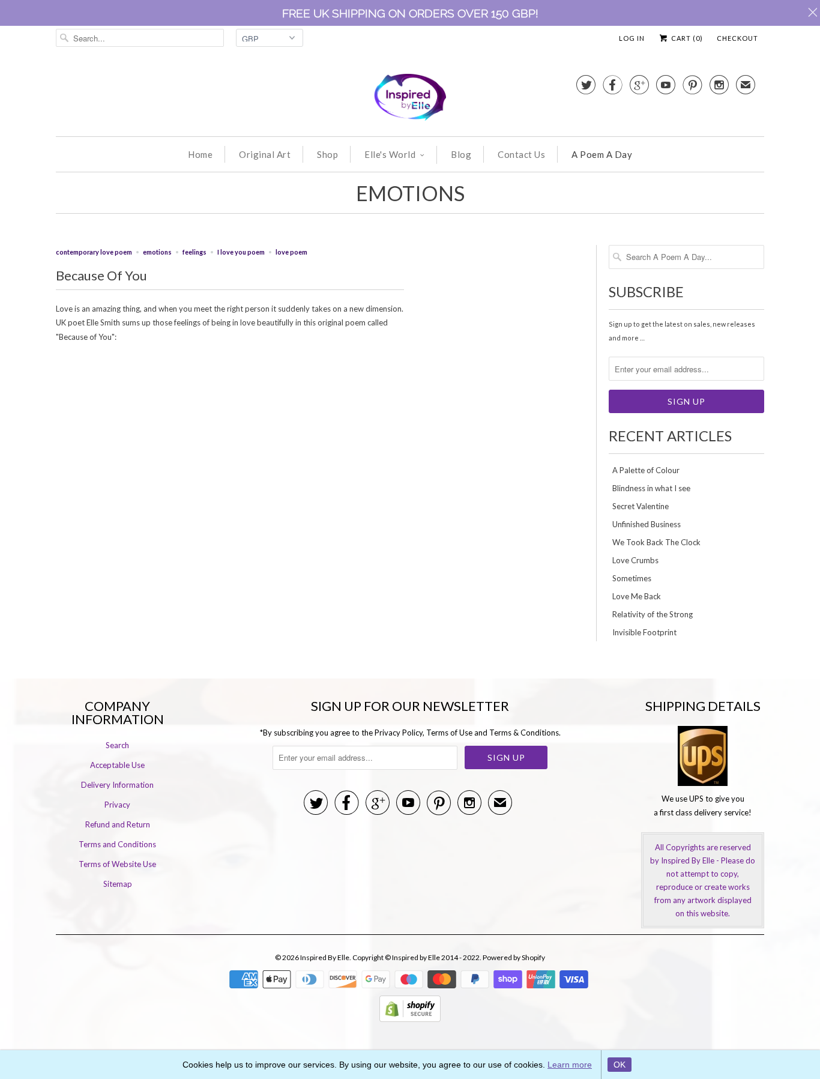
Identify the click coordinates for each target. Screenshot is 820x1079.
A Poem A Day (601, 154)
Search (117, 745)
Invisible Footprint (644, 632)
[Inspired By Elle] (410, 99)
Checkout (737, 38)
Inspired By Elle (324, 957)
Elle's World (389, 154)
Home (200, 154)
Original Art (265, 154)
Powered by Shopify (514, 957)
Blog (461, 154)
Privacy (117, 804)
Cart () (686, 38)
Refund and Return (117, 824)
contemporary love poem (94, 252)
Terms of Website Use (117, 864)
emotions (410, 193)
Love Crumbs (635, 560)
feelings (194, 252)
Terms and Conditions (117, 844)
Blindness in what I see (651, 488)
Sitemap (117, 884)
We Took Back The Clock (656, 542)
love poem (291, 252)
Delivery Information (117, 785)
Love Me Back (636, 596)
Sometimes (631, 578)
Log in (632, 38)
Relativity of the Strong (652, 614)
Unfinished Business (646, 524)
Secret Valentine (640, 506)
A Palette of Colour (646, 470)
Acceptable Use (117, 765)
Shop (327, 154)
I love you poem (241, 252)
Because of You (101, 275)
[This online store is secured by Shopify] (410, 1019)
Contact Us (521, 154)
